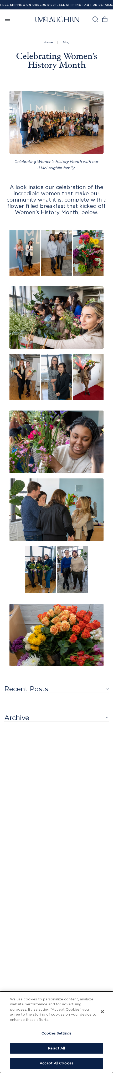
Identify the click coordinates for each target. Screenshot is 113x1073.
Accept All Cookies (56, 1063)
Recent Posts (26, 688)
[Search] (95, 19)
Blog (66, 42)
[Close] (102, 1011)
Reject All (56, 1048)
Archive (16, 717)
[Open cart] (104, 19)
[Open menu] (7, 19)
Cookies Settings (56, 1033)
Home (48, 42)
